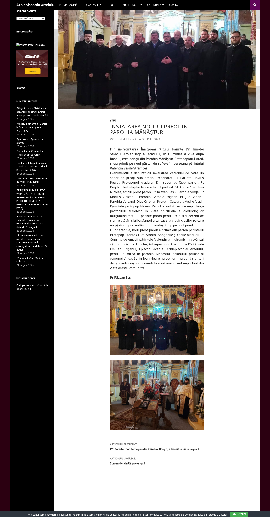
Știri (113, 120)
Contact (175, 5)
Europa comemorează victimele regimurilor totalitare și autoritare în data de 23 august (29, 222)
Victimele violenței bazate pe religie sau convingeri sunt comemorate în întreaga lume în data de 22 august (31, 242)
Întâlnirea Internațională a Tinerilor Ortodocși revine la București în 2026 (32, 166)
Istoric (112, 5)
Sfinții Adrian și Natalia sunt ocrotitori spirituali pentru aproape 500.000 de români (32, 112)
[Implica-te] (32, 63)
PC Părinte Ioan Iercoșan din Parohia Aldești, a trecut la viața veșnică (154, 447)
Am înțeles (239, 514)
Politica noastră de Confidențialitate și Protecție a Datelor (195, 514)
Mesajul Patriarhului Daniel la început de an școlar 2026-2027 (31, 127)
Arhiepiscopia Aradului (35, 4)
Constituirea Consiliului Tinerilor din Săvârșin (29, 152)
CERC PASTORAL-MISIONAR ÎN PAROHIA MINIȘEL (32, 180)
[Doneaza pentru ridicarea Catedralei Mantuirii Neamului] (30, 44)
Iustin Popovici (151, 139)
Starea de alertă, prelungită (127, 461)
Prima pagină (68, 5)
